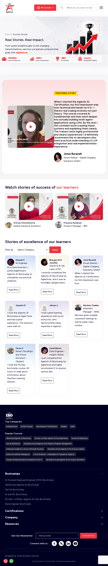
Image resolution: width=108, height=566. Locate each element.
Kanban (64, 426)
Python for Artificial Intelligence (18, 454)
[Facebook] (54, 543)
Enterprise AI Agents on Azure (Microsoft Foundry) (25, 449)
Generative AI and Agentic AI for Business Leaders (66, 449)
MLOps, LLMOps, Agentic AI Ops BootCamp (51, 438)
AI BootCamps (11, 426)
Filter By (9, 249)
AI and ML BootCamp (79, 438)
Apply (55, 249)
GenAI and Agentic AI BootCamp (18, 438)
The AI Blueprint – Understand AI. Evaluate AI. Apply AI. (54, 454)
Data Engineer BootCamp (18, 504)
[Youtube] (75, 543)
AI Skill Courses (26, 426)
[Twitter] (61, 543)
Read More (13, 290)
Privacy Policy (51, 561)
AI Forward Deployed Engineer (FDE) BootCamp (29, 480)
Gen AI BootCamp (13, 444)
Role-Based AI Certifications (46, 426)
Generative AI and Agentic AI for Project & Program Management (48, 444)
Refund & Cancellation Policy (66, 561)
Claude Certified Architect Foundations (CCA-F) (24, 460)
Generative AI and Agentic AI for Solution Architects (65, 460)
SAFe (73, 426)
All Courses (46, 7)
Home (8, 34)
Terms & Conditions (38, 561)
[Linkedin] (68, 543)
